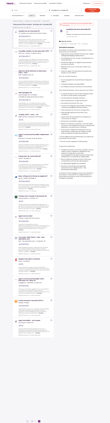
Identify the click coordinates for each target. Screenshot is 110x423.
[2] (39, 421)
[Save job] (51, 31)
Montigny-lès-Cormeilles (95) (32, 21)
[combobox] (29, 10)
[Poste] (28, 10)
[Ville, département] (64, 10)
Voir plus (39, 43)
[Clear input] (81, 10)
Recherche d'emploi (18, 21)
